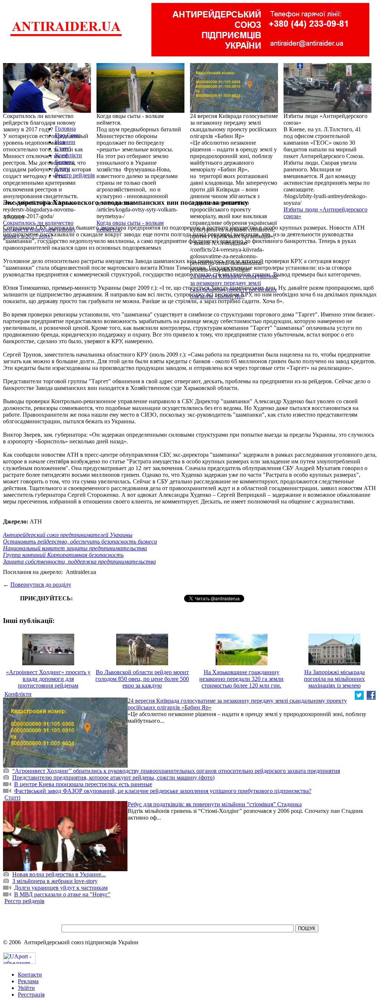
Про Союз (68, 135)
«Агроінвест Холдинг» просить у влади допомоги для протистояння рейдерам (48, 679)
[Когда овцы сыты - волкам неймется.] (140, 111)
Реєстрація (31, 994)
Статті (63, 148)
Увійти (26, 988)
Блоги (62, 168)
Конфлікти (68, 155)
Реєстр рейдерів (75, 175)
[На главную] (66, 35)
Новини (65, 142)
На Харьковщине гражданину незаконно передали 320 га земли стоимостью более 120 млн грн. (241, 679)
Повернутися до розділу (40, 584)
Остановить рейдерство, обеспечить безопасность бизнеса (80, 541)
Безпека (65, 162)
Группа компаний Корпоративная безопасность (63, 555)
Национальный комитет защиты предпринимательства (75, 548)
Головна (65, 128)
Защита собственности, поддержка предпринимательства (79, 561)
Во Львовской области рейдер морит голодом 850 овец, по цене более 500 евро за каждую (142, 679)
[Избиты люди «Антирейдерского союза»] (327, 111)
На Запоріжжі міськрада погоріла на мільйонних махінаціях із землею (334, 679)
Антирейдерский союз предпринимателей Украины (67, 535)
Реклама (28, 981)
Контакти (30, 974)
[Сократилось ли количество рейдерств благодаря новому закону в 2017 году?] (47, 111)
